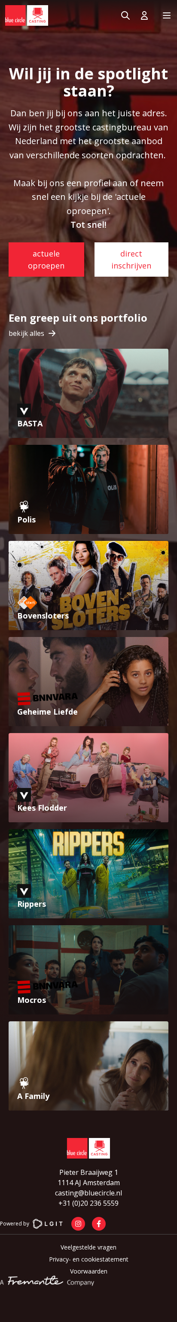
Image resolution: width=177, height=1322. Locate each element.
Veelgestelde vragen (88, 1247)
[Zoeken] (125, 15)
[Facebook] (99, 1224)
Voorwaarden (88, 1271)
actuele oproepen (46, 259)
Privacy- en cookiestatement (88, 1259)
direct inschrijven (131, 259)
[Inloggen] (146, 15)
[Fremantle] (47, 1281)
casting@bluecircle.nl (88, 1193)
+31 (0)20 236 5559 (88, 1203)
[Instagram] (78, 1224)
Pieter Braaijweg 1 (88, 1172)
